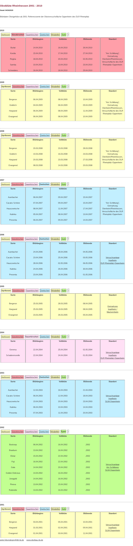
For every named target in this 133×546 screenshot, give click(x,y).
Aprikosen (5, 35)
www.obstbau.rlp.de (34, 540)
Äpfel (64, 35)
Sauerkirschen (32, 35)
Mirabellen (55, 35)
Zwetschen (44, 35)
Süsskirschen (18, 87)
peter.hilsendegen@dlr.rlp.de (12, 540)
